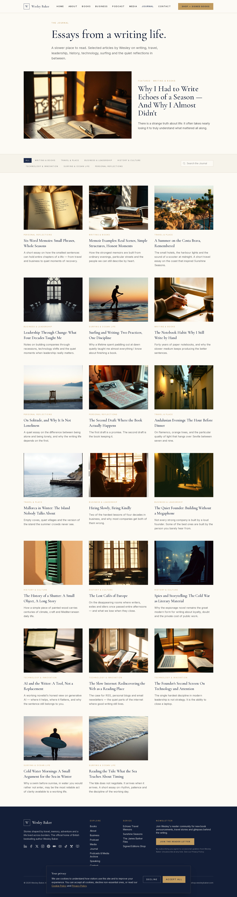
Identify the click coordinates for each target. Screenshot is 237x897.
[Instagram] (42, 846)
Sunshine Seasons (133, 834)
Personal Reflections (109, 166)
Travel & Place (70, 160)
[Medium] (54, 846)
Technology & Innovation (42, 166)
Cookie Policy (59, 885)
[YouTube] (60, 846)
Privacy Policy (79, 885)
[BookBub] (77, 846)
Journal (148, 6)
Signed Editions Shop (134, 846)
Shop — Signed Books (196, 6)
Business (101, 6)
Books (86, 6)
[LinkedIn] (25, 846)
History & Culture (129, 160)
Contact (164, 6)
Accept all (174, 879)
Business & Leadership (98, 160)
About (73, 6)
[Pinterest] (48, 846)
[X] (37, 846)
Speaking (95, 861)
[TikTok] (66, 846)
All (28, 160)
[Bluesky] (71, 846)
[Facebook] (31, 846)
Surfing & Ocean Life (77, 166)
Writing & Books (45, 160)
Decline (151, 879)
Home (60, 6)
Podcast (118, 6)
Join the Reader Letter (175, 841)
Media (133, 6)
